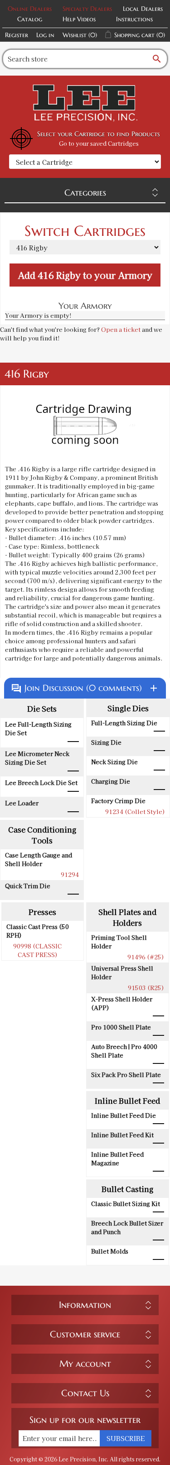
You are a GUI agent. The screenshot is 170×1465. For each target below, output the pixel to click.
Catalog (29, 19)
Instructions (134, 19)
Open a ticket (121, 329)
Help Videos (79, 19)
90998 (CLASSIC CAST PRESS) (37, 950)
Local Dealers (143, 9)
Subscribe (126, 1438)
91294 (70, 874)
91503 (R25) (146, 987)
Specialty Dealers (87, 9)
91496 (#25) (145, 957)
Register (16, 35)
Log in (45, 35)
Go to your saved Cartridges (99, 143)
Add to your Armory (85, 275)
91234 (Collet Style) (135, 811)
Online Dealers (30, 9)
